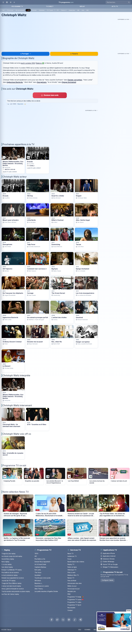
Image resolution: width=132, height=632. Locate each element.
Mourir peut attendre (11, 220)
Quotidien (38, 575)
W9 (87, 10)
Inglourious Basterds (15, 82)
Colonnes (41, 10)
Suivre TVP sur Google (110, 564)
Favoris (75, 54)
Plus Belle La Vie (40, 559)
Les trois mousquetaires (85, 293)
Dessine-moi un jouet (35, 342)
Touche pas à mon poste (43, 578)
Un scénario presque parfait (37, 317)
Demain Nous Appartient (42, 561)
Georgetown (41, 82)
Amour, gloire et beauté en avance (13, 589)
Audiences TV (72, 556)
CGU (79, 629)
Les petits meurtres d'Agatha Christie (46, 591)
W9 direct (38, 580)
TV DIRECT (49, 6)
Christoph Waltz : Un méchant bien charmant (11, 425)
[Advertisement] (66, 34)
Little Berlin (31, 220)
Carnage (30, 293)
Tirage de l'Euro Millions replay (11, 583)
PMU (69, 594)
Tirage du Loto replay (8, 553)
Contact (70, 610)
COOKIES (87, 629)
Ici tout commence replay (10, 575)
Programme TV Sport (74, 605)
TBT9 (36, 553)
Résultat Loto (72, 591)
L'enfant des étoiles (59, 317)
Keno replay (5, 561)
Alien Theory (39, 589)
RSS (95, 629)
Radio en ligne (72, 567)
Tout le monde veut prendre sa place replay (16, 591)
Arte (83, 10)
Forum (69, 559)
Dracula (30, 162)
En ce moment (20, 10)
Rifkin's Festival (57, 220)
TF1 (58, 10)
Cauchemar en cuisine (42, 586)
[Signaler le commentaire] (25, 104)
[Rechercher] (129, 2)
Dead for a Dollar (58, 196)
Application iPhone (109, 553)
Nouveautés (71, 607)
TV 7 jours (50, 10)
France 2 (63, 10)
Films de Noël (72, 580)
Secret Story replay (8, 559)
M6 (78, 10)
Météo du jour (72, 586)
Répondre (20, 104)
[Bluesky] (63, 620)
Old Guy (30, 196)
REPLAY (82, 6)
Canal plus (72, 10)
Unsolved (79, 317)
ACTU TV (115, 6)
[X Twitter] (57, 620)
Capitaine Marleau (40, 567)
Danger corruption (75, 80)
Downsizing (56, 244)
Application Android (109, 556)
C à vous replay (7, 564)
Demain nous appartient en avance (13, 578)
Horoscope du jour (74, 589)
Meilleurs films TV (73, 575)
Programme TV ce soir (14, 465)
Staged (78, 196)
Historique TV (72, 570)
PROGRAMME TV (17, 6)
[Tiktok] (75, 620)
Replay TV (71, 564)
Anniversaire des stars (75, 583)
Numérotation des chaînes (76, 561)
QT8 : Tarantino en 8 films (36, 424)
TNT (3, 10)
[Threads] (69, 620)
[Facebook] (51, 620)
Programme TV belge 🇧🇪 (75, 597)
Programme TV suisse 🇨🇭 (76, 599)
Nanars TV (71, 578)
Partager (25, 54)
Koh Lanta (38, 570)
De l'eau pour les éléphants (13, 293)
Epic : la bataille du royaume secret (13, 454)
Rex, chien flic (57, 342)
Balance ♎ (40, 63)
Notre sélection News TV (16, 491)
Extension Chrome (109, 559)
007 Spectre (7, 269)
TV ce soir (10, 10)
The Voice (38, 572)
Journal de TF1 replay (8, 580)
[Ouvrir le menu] (3, 2)
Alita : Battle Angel (83, 220)
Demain (34, 10)
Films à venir (71, 572)
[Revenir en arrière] (14, 2)
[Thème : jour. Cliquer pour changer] (10, 2)
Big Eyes (55, 269)
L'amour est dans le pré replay (11, 586)
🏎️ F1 (28, 10)
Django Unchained (69, 82)
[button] (80, 620)
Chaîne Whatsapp (108, 561)
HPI (36, 556)
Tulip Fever (31, 244)
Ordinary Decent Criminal (12, 342)
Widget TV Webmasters (110, 567)
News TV (70, 553)
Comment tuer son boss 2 (36, 269)
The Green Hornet (58, 293)
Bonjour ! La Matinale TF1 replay (12, 570)
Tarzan (78, 244)
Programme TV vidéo (74, 602)
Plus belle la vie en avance (10, 572)
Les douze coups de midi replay (12, 556)
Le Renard (6, 366)
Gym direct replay (7, 567)
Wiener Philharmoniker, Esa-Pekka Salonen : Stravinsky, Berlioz (13, 163)
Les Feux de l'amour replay (10, 594)
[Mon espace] (7, 2)
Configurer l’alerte (107, 580)
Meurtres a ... (39, 583)
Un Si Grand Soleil (40, 564)
